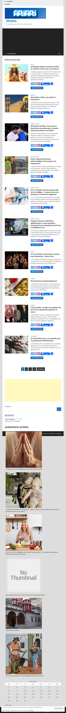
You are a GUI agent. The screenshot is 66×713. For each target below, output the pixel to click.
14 (57, 690)
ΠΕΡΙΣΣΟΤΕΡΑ (34, 336)
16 (17, 694)
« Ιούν (6, 705)
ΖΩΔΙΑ (32, 64)
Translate (17, 421)
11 (33, 690)
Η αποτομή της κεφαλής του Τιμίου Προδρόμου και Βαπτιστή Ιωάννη (25, 676)
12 (41, 690)
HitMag (59, 433)
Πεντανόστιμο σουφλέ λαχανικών (44, 281)
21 (57, 694)
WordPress (52, 433)
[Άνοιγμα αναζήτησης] (59, 54)
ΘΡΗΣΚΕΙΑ (33, 95)
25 (33, 697)
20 (49, 694)
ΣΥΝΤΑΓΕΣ (33, 278)
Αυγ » (10, 705)
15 (9, 694)
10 (25, 690)
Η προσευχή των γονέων (13, 630)
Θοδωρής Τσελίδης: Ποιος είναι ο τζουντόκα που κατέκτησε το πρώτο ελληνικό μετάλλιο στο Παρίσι (44, 128)
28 (57, 697)
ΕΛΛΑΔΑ (37, 123)
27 (49, 697)
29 (9, 700)
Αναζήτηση (8, 406)
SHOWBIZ (33, 305)
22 (9, 697)
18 (33, 694)
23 (17, 697)
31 (25, 700)
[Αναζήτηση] (59, 409)
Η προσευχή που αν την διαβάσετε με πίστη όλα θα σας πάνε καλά (24, 469)
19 (41, 694)
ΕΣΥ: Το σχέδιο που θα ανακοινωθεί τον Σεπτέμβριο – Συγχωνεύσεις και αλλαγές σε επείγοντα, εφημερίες (45, 192)
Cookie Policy (31, 710)
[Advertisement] (33, 39)
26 (41, 697)
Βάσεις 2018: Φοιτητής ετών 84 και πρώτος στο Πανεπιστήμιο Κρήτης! (25, 595)
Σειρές (32, 251)
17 (25, 694)
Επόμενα (41, 369)
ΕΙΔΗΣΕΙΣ (33, 123)
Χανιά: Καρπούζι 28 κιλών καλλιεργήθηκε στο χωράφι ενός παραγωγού (43, 161)
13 (49, 690)
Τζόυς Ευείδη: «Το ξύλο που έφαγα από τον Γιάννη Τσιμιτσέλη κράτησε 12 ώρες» (46, 309)
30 (17, 700)
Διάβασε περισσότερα (36, 87)
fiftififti (11, 21)
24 (25, 697)
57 (34, 369)
